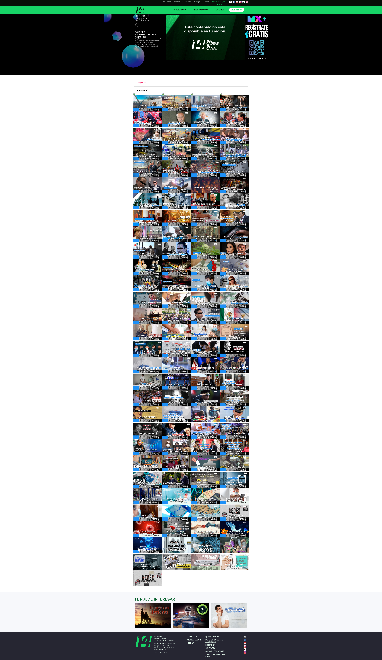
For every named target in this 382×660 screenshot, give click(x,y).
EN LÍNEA (220, 10)
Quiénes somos (166, 2)
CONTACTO (210, 648)
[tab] (141, 82)
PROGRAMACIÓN (201, 10)
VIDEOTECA (236, 10)
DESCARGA (210, 645)
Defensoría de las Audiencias (182, 2)
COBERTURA (180, 10)
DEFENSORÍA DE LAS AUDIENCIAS (214, 641)
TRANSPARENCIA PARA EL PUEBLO (216, 655)
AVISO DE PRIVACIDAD (214, 651)
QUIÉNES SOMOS (212, 637)
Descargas (197, 2)
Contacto (206, 2)
